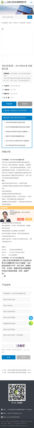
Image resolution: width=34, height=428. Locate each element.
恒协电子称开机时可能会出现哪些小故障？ (18, 131)
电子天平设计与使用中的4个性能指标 (17, 141)
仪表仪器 (22, 23)
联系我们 (25, 104)
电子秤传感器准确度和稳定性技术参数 (18, 127)
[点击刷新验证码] (20, 345)
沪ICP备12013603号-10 (20, 423)
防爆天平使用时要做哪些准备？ (16, 136)
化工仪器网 (10, 425)
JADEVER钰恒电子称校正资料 (15, 122)
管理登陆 (17, 425)
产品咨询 (9, 104)
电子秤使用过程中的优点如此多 (16, 145)
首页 (10, 23)
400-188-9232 (31, 318)
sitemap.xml (24, 425)
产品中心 (15, 23)
